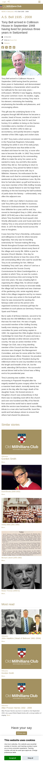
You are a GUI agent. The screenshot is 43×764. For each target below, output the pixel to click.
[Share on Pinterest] (14, 48)
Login (4, 2)
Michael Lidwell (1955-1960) (12, 558)
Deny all (30, 758)
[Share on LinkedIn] (10, 48)
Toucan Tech (13, 40)
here (14, 752)
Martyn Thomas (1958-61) (11, 591)
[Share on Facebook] (3, 48)
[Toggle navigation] (39, 2)
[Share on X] (6, 48)
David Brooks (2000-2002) (11, 491)
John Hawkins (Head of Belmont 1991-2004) (21, 638)
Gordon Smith (9, 458)
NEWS (4, 11)
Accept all (12, 758)
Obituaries (10, 11)
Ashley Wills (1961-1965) (10, 524)
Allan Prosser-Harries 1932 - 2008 (17, 708)
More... (4, 462)
